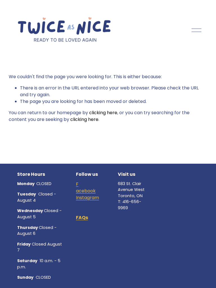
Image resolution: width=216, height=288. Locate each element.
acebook (86, 191)
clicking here (103, 112)
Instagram (87, 197)
